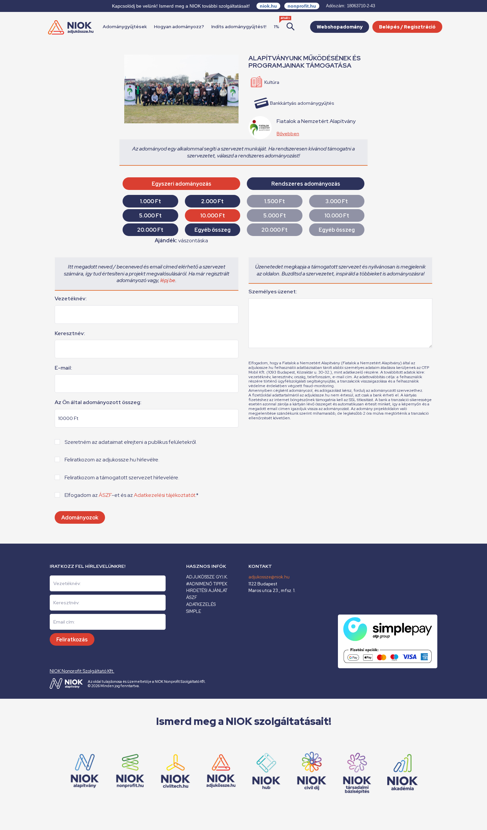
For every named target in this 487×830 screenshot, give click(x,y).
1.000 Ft (150, 201)
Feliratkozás (72, 639)
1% (276, 27)
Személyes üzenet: (272, 292)
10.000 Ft (212, 215)
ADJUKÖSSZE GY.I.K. (207, 577)
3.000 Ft (336, 201)
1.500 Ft (274, 201)
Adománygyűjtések (125, 27)
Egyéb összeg (212, 229)
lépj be (167, 280)
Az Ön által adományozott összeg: (98, 402)
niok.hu (268, 6)
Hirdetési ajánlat (206, 590)
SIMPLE (193, 611)
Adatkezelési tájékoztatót (164, 495)
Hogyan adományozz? (179, 27)
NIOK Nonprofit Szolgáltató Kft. (82, 671)
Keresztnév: (70, 333)
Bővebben (288, 134)
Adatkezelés (201, 604)
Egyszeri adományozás (181, 183)
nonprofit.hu (302, 6)
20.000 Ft (150, 229)
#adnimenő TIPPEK (206, 584)
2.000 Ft (212, 201)
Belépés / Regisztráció (407, 27)
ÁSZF (105, 495)
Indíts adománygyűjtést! (238, 27)
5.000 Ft (150, 215)
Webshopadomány (339, 27)
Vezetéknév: (71, 299)
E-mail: (63, 368)
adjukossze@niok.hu (269, 577)
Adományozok (79, 517)
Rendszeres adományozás (305, 183)
